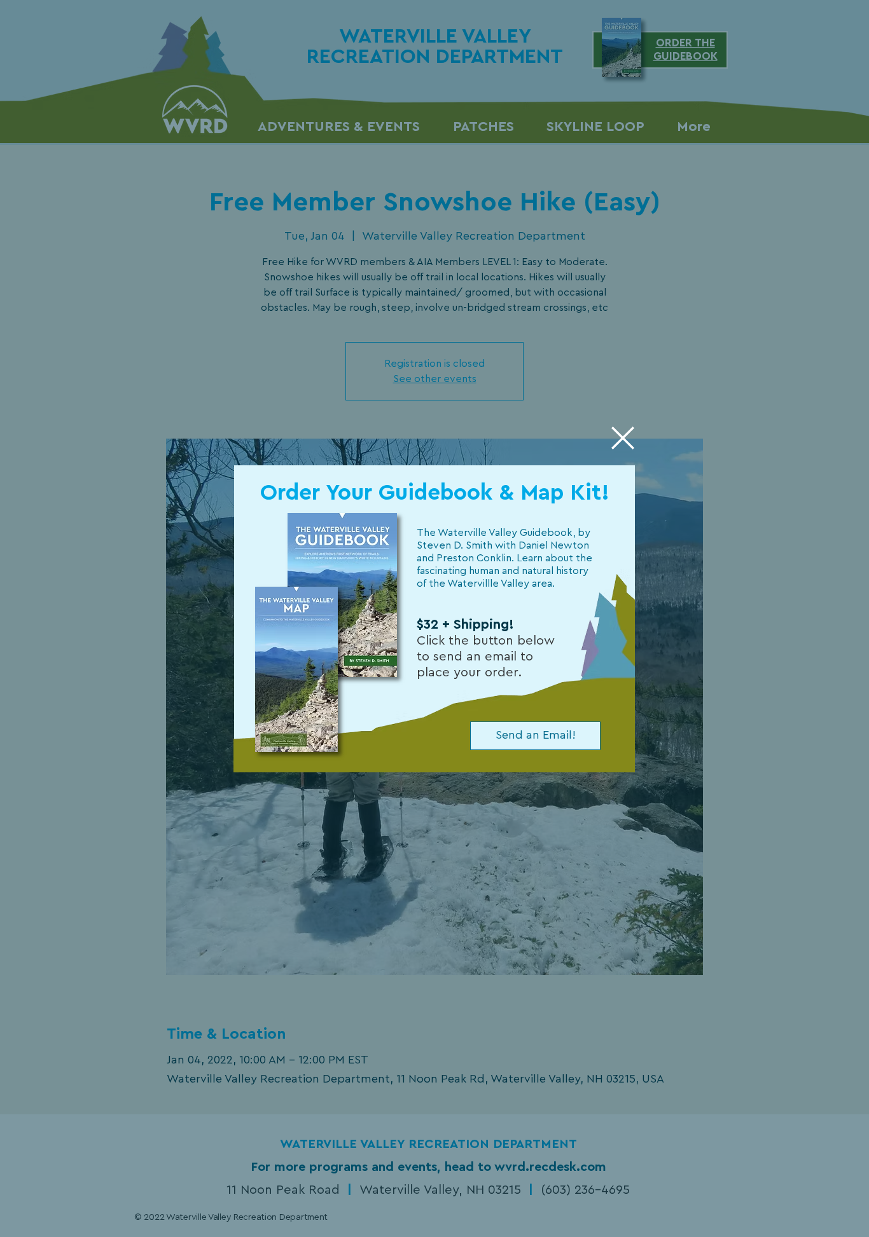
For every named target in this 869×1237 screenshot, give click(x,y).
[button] (623, 438)
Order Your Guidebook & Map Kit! (434, 493)
